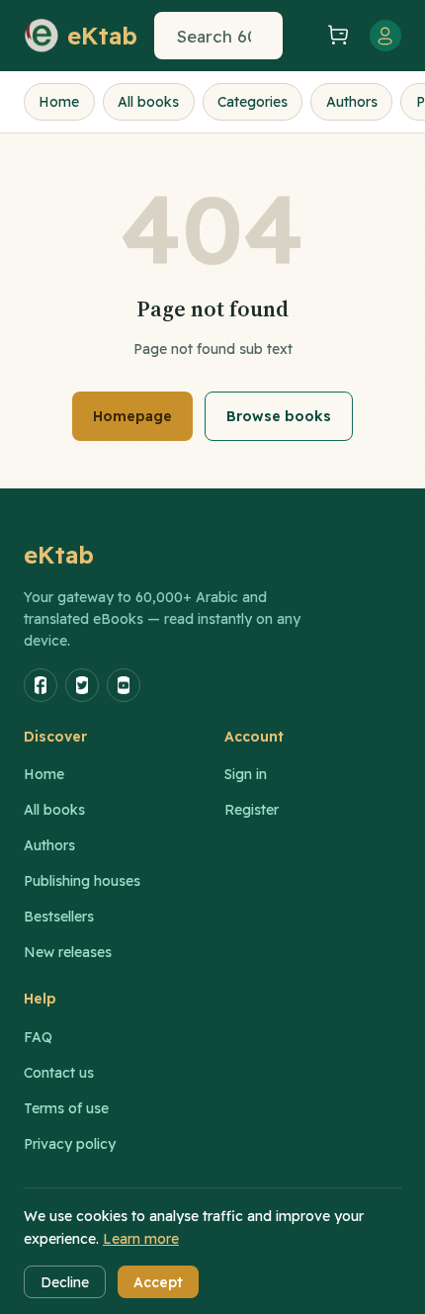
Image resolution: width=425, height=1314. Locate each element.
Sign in (245, 774)
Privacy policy (70, 1144)
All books (148, 102)
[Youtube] (123, 685)
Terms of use (66, 1108)
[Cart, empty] (338, 36)
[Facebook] (40, 685)
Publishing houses (82, 881)
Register (251, 810)
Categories (252, 102)
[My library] (302, 36)
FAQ (38, 1037)
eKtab (59, 554)
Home (59, 102)
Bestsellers (59, 916)
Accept (158, 1282)
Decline (65, 1282)
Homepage (132, 416)
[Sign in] (385, 35)
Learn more (141, 1239)
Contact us (59, 1073)
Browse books (278, 416)
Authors (352, 102)
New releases (68, 952)
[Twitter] (82, 685)
